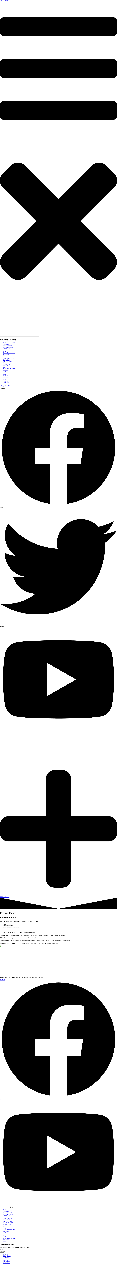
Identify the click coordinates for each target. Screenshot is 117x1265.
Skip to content (4, 0)
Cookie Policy (6, 1257)
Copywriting (6, 1211)
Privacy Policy (7, 1256)
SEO (4, 1228)
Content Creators (7, 1210)
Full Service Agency (8, 1214)
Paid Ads (5, 1226)
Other (4, 1232)
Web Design (6, 1231)
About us (5, 1254)
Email (1, 1250)
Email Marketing (7, 1212)
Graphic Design (7, 1215)
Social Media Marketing (9, 1229)
